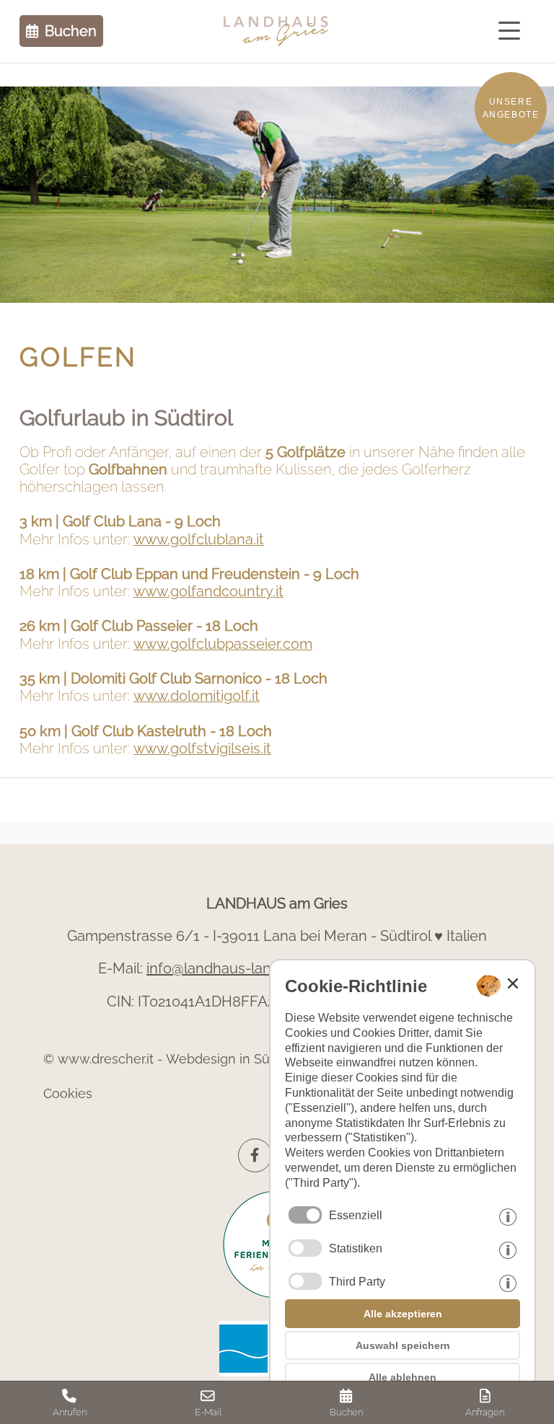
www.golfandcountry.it (208, 591)
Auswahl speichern (403, 1345)
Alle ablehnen (402, 1377)
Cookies (67, 1093)
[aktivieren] (305, 1248)
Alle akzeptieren (403, 1313)
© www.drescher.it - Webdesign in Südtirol (172, 1058)
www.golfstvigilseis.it (202, 748)
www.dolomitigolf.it (196, 696)
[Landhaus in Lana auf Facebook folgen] (255, 1155)
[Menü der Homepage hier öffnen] (513, 31)
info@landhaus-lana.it (218, 968)
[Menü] (513, 31)
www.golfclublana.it (198, 539)
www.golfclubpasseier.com (222, 644)
